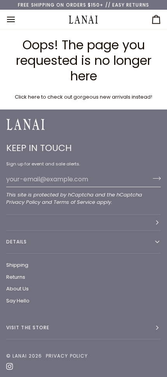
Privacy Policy (23, 202)
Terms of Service (74, 202)
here (34, 97)
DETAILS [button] (16, 241)
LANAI (20, 356)
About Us (17, 288)
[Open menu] (18, 19)
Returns (15, 277)
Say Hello (18, 300)
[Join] (154, 178)
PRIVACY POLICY (67, 356)
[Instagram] (9, 366)
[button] (83, 222)
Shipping (17, 265)
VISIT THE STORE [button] (27, 327)
